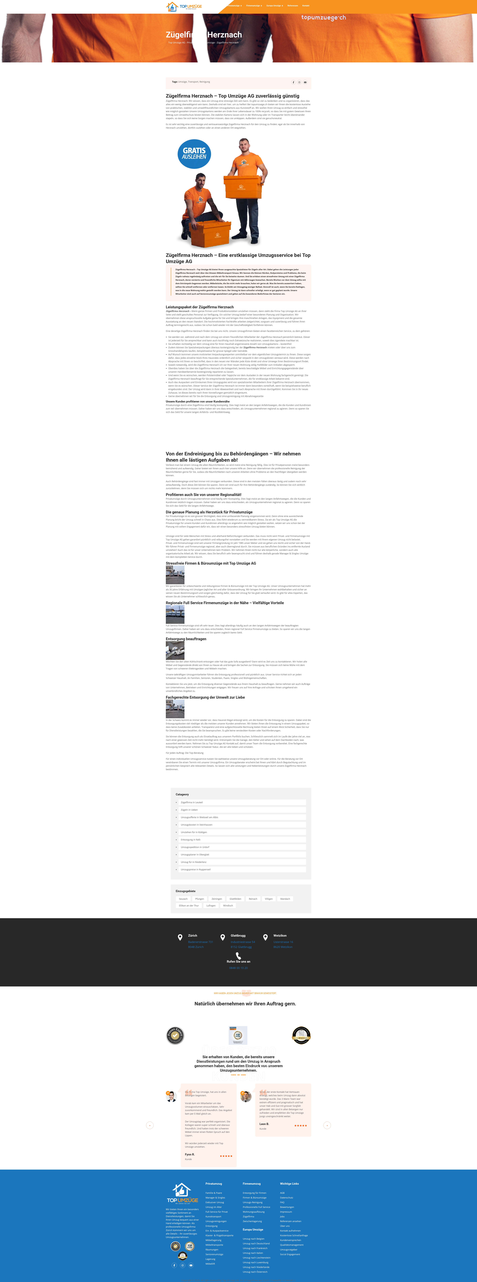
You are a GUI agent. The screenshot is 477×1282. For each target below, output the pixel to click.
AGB (282, 1192)
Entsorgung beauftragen (186, 639)
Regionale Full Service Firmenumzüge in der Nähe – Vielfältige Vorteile (225, 603)
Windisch (228, 905)
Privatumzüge (233, 5)
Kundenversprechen (290, 1240)
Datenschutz (286, 1197)
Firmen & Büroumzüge (254, 1197)
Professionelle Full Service (256, 1207)
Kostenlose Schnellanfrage (294, 1235)
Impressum (286, 1211)
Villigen (269, 898)
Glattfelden (235, 898)
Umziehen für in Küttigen (194, 832)
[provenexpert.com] (175, 1246)
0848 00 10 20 (238, 968)
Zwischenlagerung (252, 1221)
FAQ (282, 1202)
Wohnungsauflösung (254, 1211)
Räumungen (212, 1249)
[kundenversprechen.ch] (182, 1256)
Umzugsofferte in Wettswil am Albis (199, 817)
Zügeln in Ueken (189, 809)
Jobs (282, 1216)
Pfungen (199, 898)
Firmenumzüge (253, 5)
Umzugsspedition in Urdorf (195, 847)
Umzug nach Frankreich (255, 1248)
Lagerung (210, 1259)
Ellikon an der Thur (189, 905)
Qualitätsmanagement (291, 1244)
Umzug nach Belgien (253, 1238)
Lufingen (211, 905)
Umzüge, (182, 81)
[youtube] (191, 1265)
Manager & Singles (289, 553)
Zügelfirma (248, 1216)
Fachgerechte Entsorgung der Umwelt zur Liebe (205, 697)
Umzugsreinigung (231, 396)
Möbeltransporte (214, 1244)
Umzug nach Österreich (255, 1271)
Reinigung (204, 81)
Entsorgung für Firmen (254, 1192)
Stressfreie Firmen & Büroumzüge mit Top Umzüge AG (211, 563)
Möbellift (210, 1263)
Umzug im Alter (214, 1207)
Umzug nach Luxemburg (255, 1262)
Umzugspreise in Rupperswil (196, 869)
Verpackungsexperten (223, 354)
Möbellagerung (213, 1240)
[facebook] (174, 1265)
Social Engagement (290, 1254)
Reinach (253, 898)
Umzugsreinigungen (216, 1221)
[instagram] (182, 1265)
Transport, (193, 81)
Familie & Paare (214, 1192)
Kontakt (305, 5)
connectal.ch (289, 1280)
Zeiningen (217, 898)
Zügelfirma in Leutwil (192, 802)
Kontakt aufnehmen (290, 1230)
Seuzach (183, 898)
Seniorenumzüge (214, 1254)
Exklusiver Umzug (215, 1202)
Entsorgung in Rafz (190, 839)
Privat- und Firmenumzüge (292, 536)
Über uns (285, 1225)
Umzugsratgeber (288, 1249)
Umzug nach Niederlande (256, 1267)
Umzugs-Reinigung (252, 1202)
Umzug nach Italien (253, 1252)
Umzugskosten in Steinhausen (196, 824)
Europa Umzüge (274, 5)
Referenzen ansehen (290, 1221)
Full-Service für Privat (217, 1211)
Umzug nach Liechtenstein (256, 1257)
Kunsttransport (213, 1216)
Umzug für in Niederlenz (193, 862)
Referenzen (293, 5)
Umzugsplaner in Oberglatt (195, 854)
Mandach (285, 898)
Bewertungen (287, 1207)
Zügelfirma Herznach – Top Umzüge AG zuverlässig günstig (232, 96)
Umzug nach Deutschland (256, 1243)
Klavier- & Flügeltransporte (219, 1235)
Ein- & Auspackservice (217, 1230)
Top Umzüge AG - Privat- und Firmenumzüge (191, 42)
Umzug (281, 276)
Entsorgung (212, 1225)
